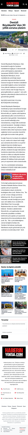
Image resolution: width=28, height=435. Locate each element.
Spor (24, 406)
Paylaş (4, 49)
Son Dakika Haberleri (8, 398)
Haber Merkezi (8, 53)
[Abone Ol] (22, 50)
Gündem (4, 11)
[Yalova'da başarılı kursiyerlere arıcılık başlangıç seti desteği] (21, 273)
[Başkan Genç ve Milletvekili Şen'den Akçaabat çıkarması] (7, 289)
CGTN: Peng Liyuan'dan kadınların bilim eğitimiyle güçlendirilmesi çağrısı (7, 280)
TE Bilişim (22, 429)
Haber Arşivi (20, 398)
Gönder (4, 336)
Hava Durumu (6, 389)
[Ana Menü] (1, 4)
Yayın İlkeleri (6, 431)
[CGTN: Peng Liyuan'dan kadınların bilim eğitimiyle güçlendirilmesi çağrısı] (7, 273)
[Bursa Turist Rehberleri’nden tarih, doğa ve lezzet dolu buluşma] (21, 305)
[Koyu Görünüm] (25, 4)
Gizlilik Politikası (6, 427)
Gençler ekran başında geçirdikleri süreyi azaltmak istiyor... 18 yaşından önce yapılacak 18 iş (20, 296)
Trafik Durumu (19, 389)
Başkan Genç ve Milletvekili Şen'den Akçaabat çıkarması (6, 295)
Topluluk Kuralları (7, 430)
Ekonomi (23, 11)
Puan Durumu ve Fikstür (6, 393)
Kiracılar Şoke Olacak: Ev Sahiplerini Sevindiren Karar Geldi (14, 15)
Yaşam (14, 19)
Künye (13, 428)
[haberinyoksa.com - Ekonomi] (13, 4)
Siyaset (16, 11)
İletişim (5, 428)
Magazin (14, 408)
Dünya (10, 11)
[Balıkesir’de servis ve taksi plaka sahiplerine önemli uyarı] (7, 305)
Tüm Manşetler (20, 392)
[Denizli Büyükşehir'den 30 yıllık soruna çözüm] (14, 39)
